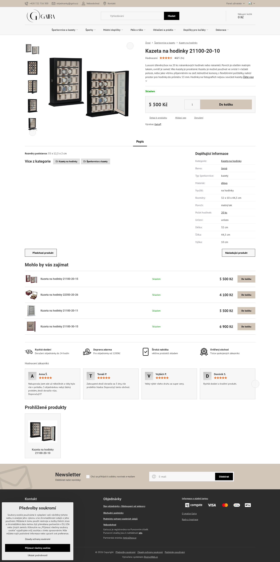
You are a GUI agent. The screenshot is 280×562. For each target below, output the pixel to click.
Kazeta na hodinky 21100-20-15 (59, 278)
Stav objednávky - (112, 506)
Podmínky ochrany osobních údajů (120, 518)
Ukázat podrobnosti (38, 555)
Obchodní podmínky (113, 512)
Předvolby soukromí (126, 552)
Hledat (171, 16)
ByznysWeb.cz (151, 556)
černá (224, 168)
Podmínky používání (175, 552)
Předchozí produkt (43, 252)
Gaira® (157, 124)
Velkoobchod (109, 524)
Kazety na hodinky (231, 161)
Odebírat (224, 476)
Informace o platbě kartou (195, 498)
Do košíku (226, 104)
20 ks (224, 212)
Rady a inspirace (190, 519)
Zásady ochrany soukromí (150, 552)
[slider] (166, 58)
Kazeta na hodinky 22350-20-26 (59, 294)
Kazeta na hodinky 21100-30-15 (59, 326)
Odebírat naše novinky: (68, 479)
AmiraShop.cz (129, 537)
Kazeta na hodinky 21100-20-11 (59, 310)
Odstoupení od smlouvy (133, 506)
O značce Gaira (189, 513)
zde (140, 532)
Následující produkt (236, 252)
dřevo (224, 183)
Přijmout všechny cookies (37, 547)
